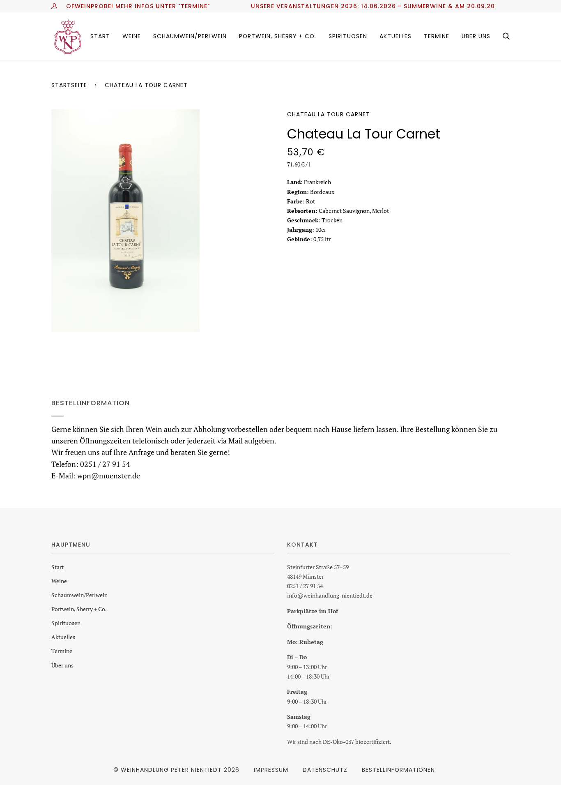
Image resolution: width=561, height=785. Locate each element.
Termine (61, 651)
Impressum (271, 770)
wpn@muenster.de (108, 475)
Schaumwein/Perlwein (79, 595)
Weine (59, 581)
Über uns (62, 665)
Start (57, 567)
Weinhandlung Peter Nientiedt (171, 770)
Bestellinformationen (398, 770)
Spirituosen (65, 623)
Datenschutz (325, 770)
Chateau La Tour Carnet (328, 114)
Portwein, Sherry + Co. (79, 609)
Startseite (69, 85)
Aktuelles (63, 637)
